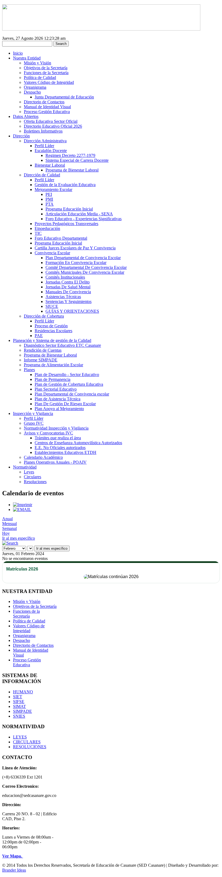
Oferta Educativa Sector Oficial (50, 121)
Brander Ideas (14, 870)
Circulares (32, 476)
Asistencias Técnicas (63, 296)
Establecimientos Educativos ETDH (65, 452)
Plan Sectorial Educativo (56, 389)
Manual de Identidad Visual (47, 106)
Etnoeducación (47, 228)
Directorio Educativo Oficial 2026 (53, 126)
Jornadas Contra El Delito (67, 282)
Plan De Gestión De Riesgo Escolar (65, 403)
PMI (49, 199)
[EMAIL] (22, 509)
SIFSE (18, 701)
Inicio (18, 53)
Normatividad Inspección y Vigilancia (56, 428)
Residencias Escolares (53, 330)
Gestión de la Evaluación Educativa (65, 184)
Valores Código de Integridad (49, 82)
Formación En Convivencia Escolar (75, 262)
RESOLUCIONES (29, 746)
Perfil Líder (44, 145)
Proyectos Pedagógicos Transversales (66, 223)
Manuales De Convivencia (68, 291)
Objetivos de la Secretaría (45, 67)
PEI (48, 194)
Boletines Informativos (43, 131)
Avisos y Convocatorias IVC (48, 433)
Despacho (32, 92)
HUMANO (23, 692)
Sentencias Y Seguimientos (68, 301)
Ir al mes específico (18, 538)
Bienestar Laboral (50, 165)
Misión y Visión (37, 63)
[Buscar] (10, 543)
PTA (49, 204)
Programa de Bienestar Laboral (72, 170)
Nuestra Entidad (27, 58)
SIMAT (19, 706)
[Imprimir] (22, 504)
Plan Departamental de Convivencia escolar (72, 394)
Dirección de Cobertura (44, 316)
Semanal (9, 528)
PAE (39, 335)
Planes (29, 369)
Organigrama (35, 87)
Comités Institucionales (65, 277)
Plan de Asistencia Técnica (57, 399)
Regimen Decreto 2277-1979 (70, 155)
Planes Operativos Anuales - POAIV (55, 462)
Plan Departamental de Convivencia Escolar (83, 257)
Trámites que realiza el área (58, 438)
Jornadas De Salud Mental (67, 287)
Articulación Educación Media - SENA (79, 214)
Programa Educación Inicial (69, 209)
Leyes (29, 472)
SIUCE (51, 306)
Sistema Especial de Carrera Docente (77, 160)
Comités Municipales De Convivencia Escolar (84, 272)
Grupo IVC (34, 423)
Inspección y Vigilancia (33, 413)
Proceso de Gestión (51, 326)
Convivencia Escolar (52, 252)
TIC (38, 233)
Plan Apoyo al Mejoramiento (59, 408)
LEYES (20, 737)
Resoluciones (35, 481)
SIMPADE (22, 711)
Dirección (21, 136)
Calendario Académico (43, 457)
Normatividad (25, 467)
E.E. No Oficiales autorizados (60, 447)
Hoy (6, 533)
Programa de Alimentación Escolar (53, 364)
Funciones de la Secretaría (46, 72)
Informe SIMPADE (40, 360)
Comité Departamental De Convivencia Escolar (86, 267)
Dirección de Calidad (42, 175)
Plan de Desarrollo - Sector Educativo (67, 374)
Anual (7, 518)
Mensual (9, 523)
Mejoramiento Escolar (53, 189)
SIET (17, 696)
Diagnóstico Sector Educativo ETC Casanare (62, 345)
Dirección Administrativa (45, 141)
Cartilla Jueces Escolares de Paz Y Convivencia (75, 248)
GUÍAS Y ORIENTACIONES (72, 311)
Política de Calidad (40, 77)
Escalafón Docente (51, 150)
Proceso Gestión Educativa (47, 111)
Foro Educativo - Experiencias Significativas (83, 218)
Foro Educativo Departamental (61, 238)
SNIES (19, 716)
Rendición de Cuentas (42, 350)
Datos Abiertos (25, 116)
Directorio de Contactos (44, 102)
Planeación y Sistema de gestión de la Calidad (52, 340)
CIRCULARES (27, 742)
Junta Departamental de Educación (64, 97)
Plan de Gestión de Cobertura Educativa (69, 384)
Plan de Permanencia (52, 379)
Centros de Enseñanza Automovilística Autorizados (78, 442)
